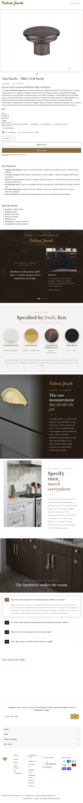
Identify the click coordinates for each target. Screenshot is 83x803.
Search (31, 786)
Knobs (16, 759)
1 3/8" (5, 117)
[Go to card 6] (47, 298)
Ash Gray (6, 124)
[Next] (79, 271)
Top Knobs (6, 84)
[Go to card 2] (38, 298)
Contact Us (31, 765)
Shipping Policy (31, 776)
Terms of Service (31, 782)
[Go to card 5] (45, 298)
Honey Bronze (46, 124)
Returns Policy (31, 771)
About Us (31, 761)
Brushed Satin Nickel (20, 124)
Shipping (5, 155)
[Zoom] (69, 69)
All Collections (18, 772)
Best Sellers (16, 767)
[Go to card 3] (41, 298)
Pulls (15, 762)
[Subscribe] (75, 716)
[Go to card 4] (43, 298)
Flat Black (34, 124)
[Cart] (75, 3)
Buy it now (41, 150)
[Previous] (3, 271)
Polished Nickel (8, 128)
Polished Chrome (60, 124)
